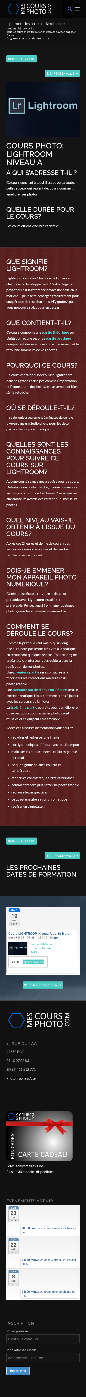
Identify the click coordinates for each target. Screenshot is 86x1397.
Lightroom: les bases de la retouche (35, 24)
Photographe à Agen (21, 1078)
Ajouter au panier (33, 962)
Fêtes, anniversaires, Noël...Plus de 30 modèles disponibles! (30, 1169)
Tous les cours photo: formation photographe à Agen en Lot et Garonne (41, 33)
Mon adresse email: (21, 1350)
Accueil (27, 28)
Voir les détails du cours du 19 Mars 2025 (41, 948)
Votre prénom (17, 1331)
